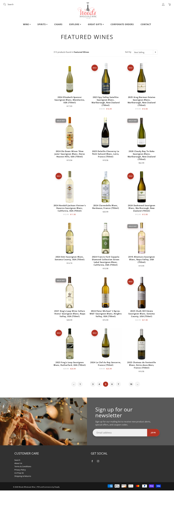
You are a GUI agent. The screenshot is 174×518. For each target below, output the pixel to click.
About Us (18, 463)
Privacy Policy (20, 470)
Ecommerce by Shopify (51, 487)
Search (17, 460)
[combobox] (145, 52)
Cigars (58, 24)
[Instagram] (98, 461)
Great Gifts (95, 24)
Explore (74, 24)
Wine (26, 24)
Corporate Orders (122, 24)
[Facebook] (92, 461)
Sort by (128, 52)
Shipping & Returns (22, 476)
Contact (146, 24)
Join (153, 432)
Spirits (41, 24)
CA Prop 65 (19, 473)
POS (38, 487)
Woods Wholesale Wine (27, 487)
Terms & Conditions (22, 466)
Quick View (69, 79)
